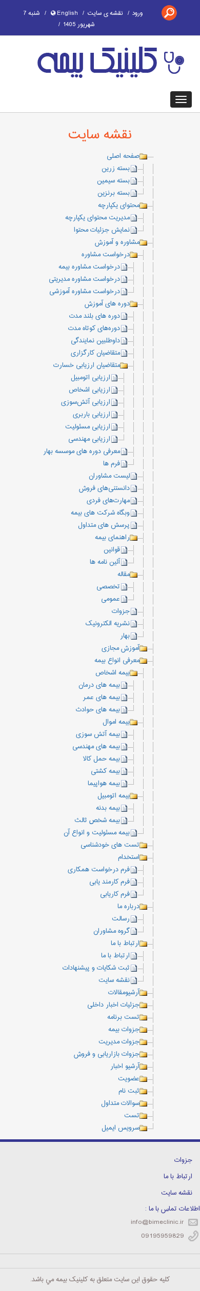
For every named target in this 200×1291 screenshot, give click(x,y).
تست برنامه (123, 1017)
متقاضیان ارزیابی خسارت (86, 365)
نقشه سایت (114, 980)
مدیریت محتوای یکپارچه (97, 217)
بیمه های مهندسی (96, 746)
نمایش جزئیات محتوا (102, 230)
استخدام (128, 857)
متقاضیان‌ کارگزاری (95, 353)
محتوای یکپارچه (118, 205)
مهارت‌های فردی (108, 500)
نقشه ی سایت (105, 13)
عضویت (128, 1078)
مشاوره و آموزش (117, 242)
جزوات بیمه (123, 1029)
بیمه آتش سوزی (98, 734)
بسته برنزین (113, 193)
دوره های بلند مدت (94, 316)
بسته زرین (116, 168)
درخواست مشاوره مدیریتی (84, 279)
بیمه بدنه (108, 808)
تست (131, 1115)
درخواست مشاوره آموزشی (84, 291)
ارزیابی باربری (91, 414)
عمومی (110, 599)
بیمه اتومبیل (113, 796)
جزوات (121, 611)
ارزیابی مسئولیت (87, 427)
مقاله (123, 574)
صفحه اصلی (123, 156)
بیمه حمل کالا (101, 759)
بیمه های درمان (99, 685)
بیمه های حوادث (98, 709)
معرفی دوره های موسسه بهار (81, 451)
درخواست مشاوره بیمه (89, 267)
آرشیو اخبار (124, 1066)
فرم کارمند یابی (109, 882)
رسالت (121, 919)
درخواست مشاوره (106, 254)
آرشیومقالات (123, 992)
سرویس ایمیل (120, 1128)
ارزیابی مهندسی (89, 439)
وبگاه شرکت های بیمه (100, 513)
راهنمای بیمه (112, 537)
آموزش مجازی (120, 648)
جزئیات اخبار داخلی (113, 1005)
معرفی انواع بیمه (116, 660)
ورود (137, 13)
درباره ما (128, 906)
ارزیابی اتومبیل (90, 377)
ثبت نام (128, 1091)
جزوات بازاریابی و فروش (106, 1054)
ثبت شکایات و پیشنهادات (96, 968)
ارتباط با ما (125, 943)
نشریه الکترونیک (108, 623)
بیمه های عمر (101, 697)
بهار (125, 636)
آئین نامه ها (105, 562)
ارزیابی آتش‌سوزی (85, 402)
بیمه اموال (116, 722)
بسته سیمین (113, 181)
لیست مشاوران (109, 476)
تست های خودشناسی (110, 845)
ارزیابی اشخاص (89, 390)
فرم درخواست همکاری (99, 869)
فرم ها (111, 463)
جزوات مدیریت (118, 1042)
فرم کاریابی (115, 894)
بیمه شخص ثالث (97, 820)
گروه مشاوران (111, 931)
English (66, 13)
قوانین (112, 550)
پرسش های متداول (104, 525)
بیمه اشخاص (112, 673)
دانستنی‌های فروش (104, 488)
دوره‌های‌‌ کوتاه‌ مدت (94, 328)
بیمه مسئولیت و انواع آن (97, 832)
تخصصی (108, 586)
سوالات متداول (120, 1103)
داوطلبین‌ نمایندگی (95, 340)
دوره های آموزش (107, 304)
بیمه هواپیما (104, 783)
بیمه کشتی (105, 771)
